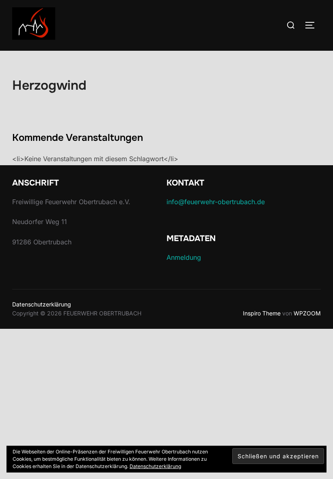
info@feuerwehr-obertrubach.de (215, 202)
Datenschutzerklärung (41, 304)
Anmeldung (183, 257)
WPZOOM (307, 313)
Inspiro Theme (262, 313)
